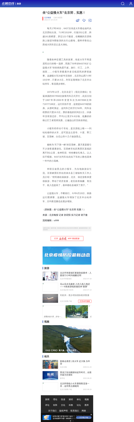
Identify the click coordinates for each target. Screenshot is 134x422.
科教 (71, 405)
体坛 (79, 399)
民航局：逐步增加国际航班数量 (74, 295)
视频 (87, 399)
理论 (55, 399)
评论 (47, 405)
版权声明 (63, 411)
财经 (71, 399)
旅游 (19, 3)
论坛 (79, 405)
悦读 (63, 399)
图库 (87, 405)
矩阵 (55, 405)
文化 (63, 405)
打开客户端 (84, 417)
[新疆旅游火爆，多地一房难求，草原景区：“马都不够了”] (54, 311)
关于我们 (52, 411)
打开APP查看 (85, 301)
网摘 (84, 411)
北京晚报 (47, 18)
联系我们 (74, 411)
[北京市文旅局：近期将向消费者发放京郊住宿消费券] (77, 311)
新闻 (47, 399)
